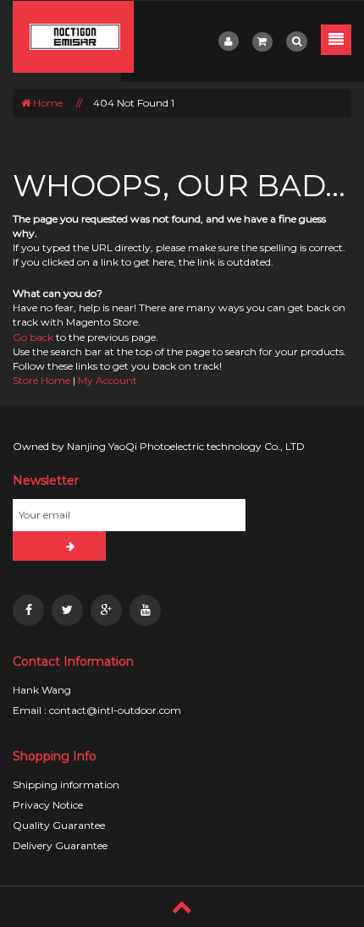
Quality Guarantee (59, 825)
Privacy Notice (48, 804)
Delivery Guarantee (60, 845)
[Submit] (59, 546)
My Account (107, 380)
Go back (33, 337)
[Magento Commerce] (73, 37)
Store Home (41, 380)
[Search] (296, 41)
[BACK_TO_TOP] (182, 906)
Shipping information (66, 784)
